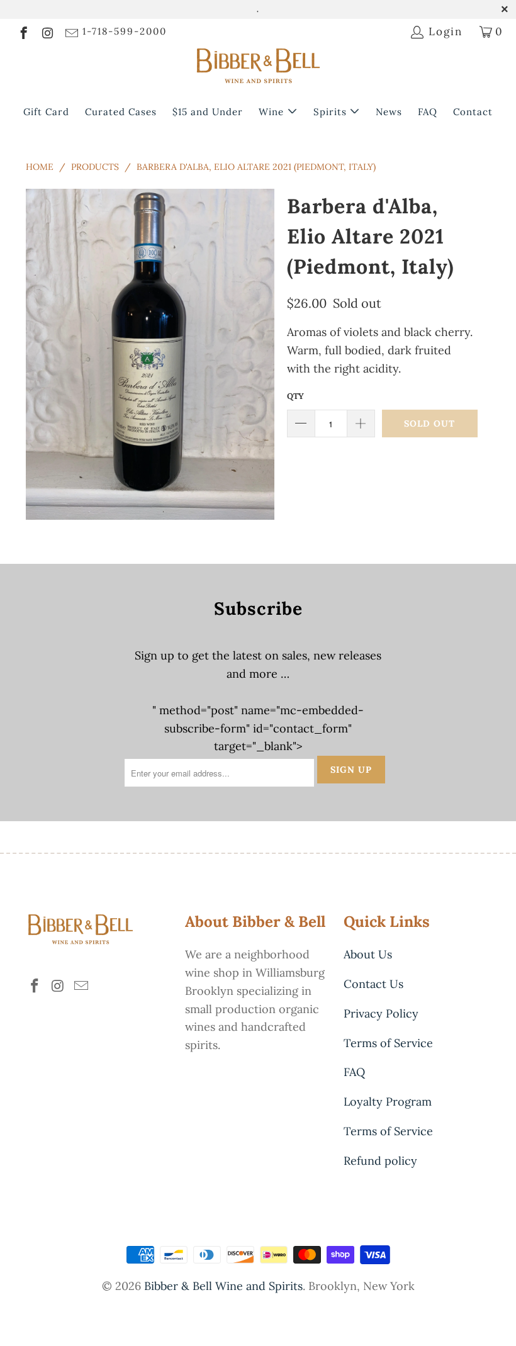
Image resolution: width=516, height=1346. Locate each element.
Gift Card (46, 112)
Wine (273, 112)
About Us (368, 954)
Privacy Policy (381, 1013)
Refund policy (380, 1160)
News (389, 112)
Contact (473, 112)
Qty (295, 396)
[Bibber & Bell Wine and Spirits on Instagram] (47, 31)
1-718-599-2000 (124, 31)
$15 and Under (207, 112)
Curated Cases (121, 112)
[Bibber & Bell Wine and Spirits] (258, 68)
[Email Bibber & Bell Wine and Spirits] (71, 31)
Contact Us (373, 984)
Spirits (331, 112)
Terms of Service (388, 1043)
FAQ (427, 112)
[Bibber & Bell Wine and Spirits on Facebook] (23, 31)
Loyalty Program (388, 1101)
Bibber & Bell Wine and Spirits (223, 1286)
